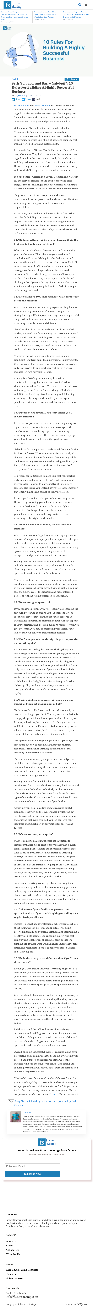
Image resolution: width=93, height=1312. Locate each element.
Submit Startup (15, 1278)
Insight (15, 79)
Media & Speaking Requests (22, 1270)
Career (9, 1246)
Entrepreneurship (61, 1101)
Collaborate (12, 1250)
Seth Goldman (21, 106)
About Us (11, 1241)
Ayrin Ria (20, 96)
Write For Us (13, 1254)
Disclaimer (12, 1274)
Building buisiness (41, 1101)
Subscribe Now (32, 1173)
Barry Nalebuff (42, 106)
